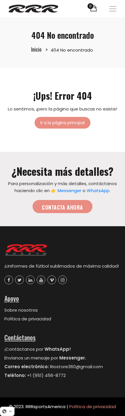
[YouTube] (41, 279)
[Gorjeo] (19, 279)
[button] (7, 411)
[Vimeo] (51, 279)
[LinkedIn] (30, 279)
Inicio (36, 49)
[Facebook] (8, 279)
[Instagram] (62, 279)
